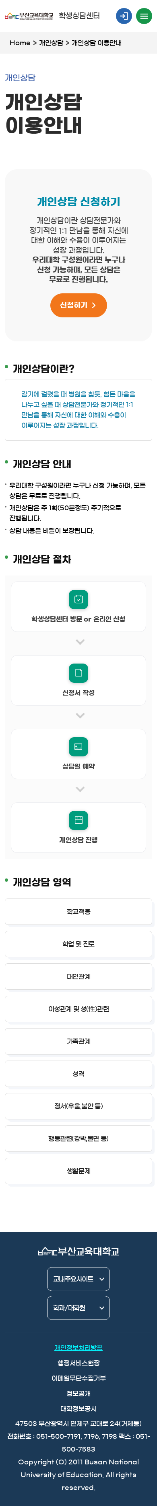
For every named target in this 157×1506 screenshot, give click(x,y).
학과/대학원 (69, 1308)
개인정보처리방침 (78, 1348)
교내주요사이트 (73, 1279)
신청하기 (73, 305)
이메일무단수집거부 (79, 1378)
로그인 (124, 16)
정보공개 (78, 1393)
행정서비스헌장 (79, 1363)
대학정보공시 (78, 1409)
